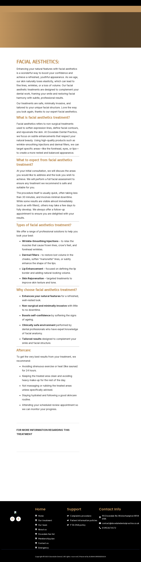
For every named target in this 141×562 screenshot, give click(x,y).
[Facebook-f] (18, 519)
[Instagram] (12, 519)
